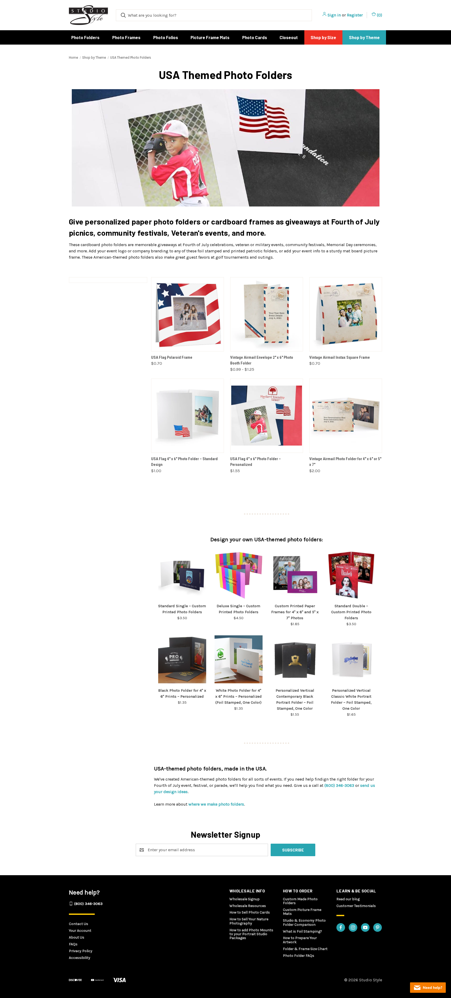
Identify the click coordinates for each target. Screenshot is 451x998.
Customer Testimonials (356, 906)
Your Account (80, 930)
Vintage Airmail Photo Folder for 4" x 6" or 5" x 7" (345, 462)
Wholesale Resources (247, 906)
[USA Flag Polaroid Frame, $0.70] (187, 314)
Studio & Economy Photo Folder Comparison (304, 922)
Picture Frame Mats (210, 37)
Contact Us (78, 924)
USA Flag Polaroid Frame (171, 357)
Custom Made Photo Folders (300, 901)
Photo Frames (126, 37)
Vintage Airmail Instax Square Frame (339, 357)
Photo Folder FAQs (298, 955)
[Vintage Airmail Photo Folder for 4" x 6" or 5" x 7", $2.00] (345, 416)
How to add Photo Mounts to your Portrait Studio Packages (251, 934)
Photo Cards (254, 37)
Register (355, 15)
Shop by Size (323, 37)
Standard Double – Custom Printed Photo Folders (351, 612)
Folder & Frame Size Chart (305, 949)
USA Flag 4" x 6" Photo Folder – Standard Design (184, 462)
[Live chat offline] (428, 987)
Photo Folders (85, 37)
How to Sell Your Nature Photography (248, 921)
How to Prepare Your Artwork (300, 940)
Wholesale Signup (244, 899)
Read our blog (348, 899)
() (379, 15)
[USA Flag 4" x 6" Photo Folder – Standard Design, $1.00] (187, 416)
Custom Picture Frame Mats (302, 912)
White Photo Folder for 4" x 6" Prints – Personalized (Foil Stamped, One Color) (238, 696)
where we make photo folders (216, 804)
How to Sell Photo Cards (249, 912)
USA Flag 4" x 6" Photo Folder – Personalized (255, 462)
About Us (76, 937)
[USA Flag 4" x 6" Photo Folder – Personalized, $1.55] (266, 416)
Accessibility (79, 958)
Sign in (334, 15)
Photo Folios (165, 37)
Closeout (289, 37)
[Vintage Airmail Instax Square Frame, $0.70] (345, 314)
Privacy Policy (80, 951)
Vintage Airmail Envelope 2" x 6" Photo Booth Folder (261, 360)
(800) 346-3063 (339, 785)
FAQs (73, 944)
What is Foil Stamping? (302, 931)
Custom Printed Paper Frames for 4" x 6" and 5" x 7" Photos (295, 612)
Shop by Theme (364, 37)
